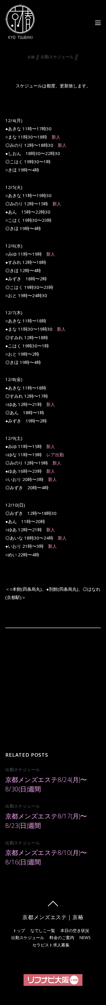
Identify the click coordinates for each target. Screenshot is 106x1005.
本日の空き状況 (74, 930)
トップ (19, 930)
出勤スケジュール (57, 56)
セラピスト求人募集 (50, 945)
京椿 (31, 56)
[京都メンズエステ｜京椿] (20, 36)
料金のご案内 (61, 937)
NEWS (85, 937)
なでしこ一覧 (42, 930)
